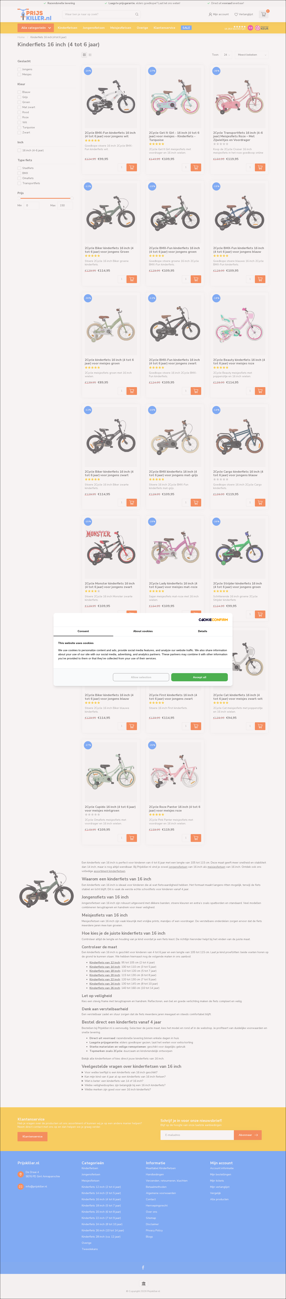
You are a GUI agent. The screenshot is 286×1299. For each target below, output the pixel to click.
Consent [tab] (83, 631)
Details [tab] (202, 631)
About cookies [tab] (143, 631)
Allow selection (141, 677)
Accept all (199, 677)
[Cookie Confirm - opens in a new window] (213, 620)
